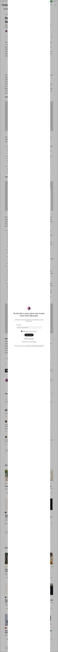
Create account (29, 335)
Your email (18, 325)
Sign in (34, 341)
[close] (48, 2)
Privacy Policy (41, 345)
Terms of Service (34, 345)
